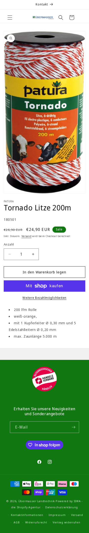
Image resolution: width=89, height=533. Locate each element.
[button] (9, 17)
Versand (27, 236)
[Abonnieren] (73, 427)
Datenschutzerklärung (61, 507)
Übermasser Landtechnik (36, 501)
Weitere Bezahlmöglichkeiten (44, 298)
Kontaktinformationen (27, 515)
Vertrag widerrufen (66, 522)
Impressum (57, 515)
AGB (17, 522)
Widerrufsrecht (36, 522)
